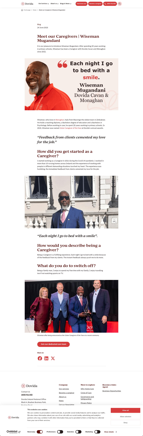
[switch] (60, 431)
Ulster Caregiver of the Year (70, 128)
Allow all (125, 410)
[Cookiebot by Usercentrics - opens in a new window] (13, 431)
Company (63, 385)
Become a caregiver (95, 3)
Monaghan (59, 120)
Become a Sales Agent (109, 386)
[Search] (120, 4)
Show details (109, 432)
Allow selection (125, 416)
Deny (125, 423)
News (34, 10)
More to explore (88, 385)
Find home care (81, 3)
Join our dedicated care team (53, 344)
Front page (27, 10)
